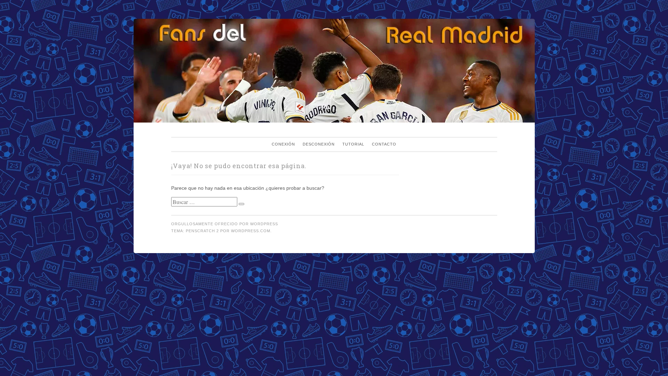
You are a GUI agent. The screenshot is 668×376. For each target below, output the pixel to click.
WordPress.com (250, 231)
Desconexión (319, 144)
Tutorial (353, 144)
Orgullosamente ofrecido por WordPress (224, 224)
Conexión (283, 144)
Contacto (384, 144)
